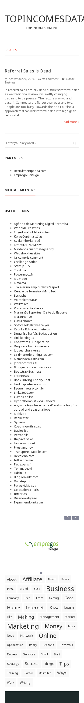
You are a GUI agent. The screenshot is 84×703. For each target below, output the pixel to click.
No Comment (50, 79)
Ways (61, 673)
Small (44, 654)
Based (52, 579)
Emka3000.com (24, 392)
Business (60, 589)
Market (70, 617)
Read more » (70, 122)
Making (26, 617)
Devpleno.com (24, 456)
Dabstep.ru (22, 481)
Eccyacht (20, 295)
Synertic (19, 422)
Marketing (23, 626)
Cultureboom (23, 321)
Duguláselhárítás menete (31, 346)
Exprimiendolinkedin (28, 502)
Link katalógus (24, 338)
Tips (64, 663)
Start (57, 654)
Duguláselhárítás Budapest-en (35, 333)
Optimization (15, 644)
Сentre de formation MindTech (35, 291)
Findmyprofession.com (30, 384)
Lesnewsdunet (24, 443)
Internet (35, 607)
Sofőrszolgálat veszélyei (31, 325)
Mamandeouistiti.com (29, 359)
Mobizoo (20, 414)
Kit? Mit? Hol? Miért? (28, 245)
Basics (65, 579)
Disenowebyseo (25, 498)
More (71, 626)
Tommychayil (23, 468)
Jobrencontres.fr (25, 363)
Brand (24, 589)
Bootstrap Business (28, 371)
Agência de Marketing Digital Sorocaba (41, 224)
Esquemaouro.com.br (29, 388)
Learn (69, 607)
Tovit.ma (20, 270)
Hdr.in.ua (20, 473)
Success (31, 663)
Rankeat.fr (21, 418)
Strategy (13, 663)
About (12, 579)
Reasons (48, 645)
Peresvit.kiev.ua (25, 485)
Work (10, 682)
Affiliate (32, 579)
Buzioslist (21, 430)
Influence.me (23, 460)
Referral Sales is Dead (28, 71)
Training (12, 673)
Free (27, 598)
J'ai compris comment (28, 257)
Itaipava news (24, 439)
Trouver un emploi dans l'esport (36, 287)
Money (53, 626)
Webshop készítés (27, 253)
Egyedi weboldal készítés (32, 232)
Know (54, 607)
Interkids (20, 494)
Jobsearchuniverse (27, 350)
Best (10, 588)
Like (9, 617)
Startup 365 (22, 266)
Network (26, 635)
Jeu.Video (20, 278)
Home (13, 607)
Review (12, 654)
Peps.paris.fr (23, 464)
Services (29, 654)
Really (33, 645)
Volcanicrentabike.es (28, 308)
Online (47, 635)
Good (69, 598)
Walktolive (21, 304)
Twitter (28, 673)
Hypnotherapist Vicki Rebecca (35, 401)
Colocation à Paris (26, 490)
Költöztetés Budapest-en (31, 342)
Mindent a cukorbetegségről (34, 249)
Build (37, 588)
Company (13, 598)
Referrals (66, 645)
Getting (54, 598)
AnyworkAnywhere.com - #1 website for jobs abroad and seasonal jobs (45, 407)
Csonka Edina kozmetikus (32, 329)
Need (10, 636)
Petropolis (21, 435)
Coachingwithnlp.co (27, 426)
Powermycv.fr (23, 274)
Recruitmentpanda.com (30, 171)
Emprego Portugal (26, 175)
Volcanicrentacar (25, 300)
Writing (25, 682)
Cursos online (24, 397)
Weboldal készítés (27, 228)
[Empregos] (42, 543)
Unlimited (45, 673)
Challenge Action (26, 262)
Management (49, 617)
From (39, 598)
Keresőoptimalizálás (28, 236)
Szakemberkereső (27, 240)
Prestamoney (23, 447)
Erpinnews (21, 376)
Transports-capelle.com (30, 452)
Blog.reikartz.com (26, 477)
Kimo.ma (20, 283)
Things (48, 664)
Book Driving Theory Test (32, 380)
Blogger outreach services (32, 367)
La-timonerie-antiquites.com (33, 354)
